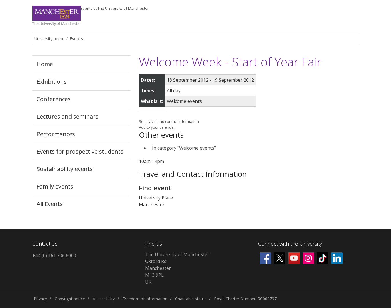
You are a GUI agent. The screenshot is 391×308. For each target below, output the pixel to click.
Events (115, 8)
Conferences (54, 99)
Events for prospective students (80, 151)
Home (45, 64)
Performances (56, 134)
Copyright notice (70, 298)
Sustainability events (65, 169)
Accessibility (104, 298)
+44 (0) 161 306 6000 (54, 255)
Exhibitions (52, 81)
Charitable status (190, 298)
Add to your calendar (157, 127)
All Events (50, 204)
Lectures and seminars (67, 116)
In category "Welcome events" (184, 148)
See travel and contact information (169, 121)
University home (49, 38)
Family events (55, 186)
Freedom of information (145, 298)
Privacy (40, 298)
